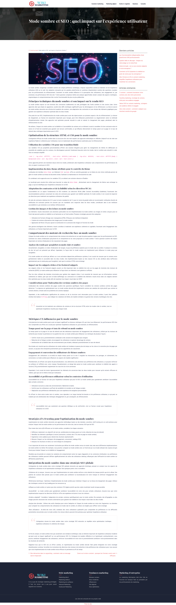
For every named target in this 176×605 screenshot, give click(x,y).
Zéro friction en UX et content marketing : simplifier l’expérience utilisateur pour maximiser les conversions (132, 79)
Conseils (143, 4)
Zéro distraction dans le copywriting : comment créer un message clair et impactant (50, 554)
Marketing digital (111, 4)
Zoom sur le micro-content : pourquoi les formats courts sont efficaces (96, 554)
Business (135, 4)
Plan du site (88, 604)
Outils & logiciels (124, 4)
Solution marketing (97, 4)
